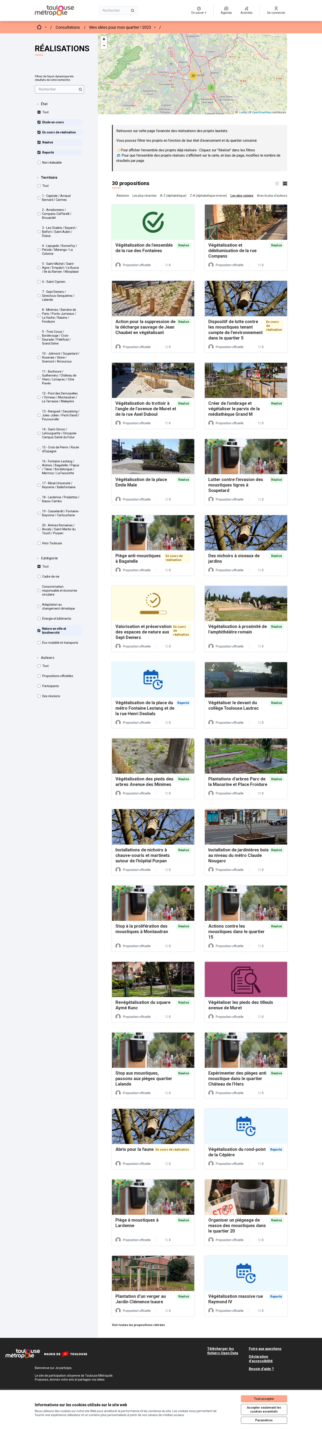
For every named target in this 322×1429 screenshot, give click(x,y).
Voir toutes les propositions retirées (138, 1325)
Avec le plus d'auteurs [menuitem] (272, 195)
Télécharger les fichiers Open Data (222, 1351)
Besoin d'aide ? (261, 1369)
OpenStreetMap (261, 112)
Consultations (68, 27)
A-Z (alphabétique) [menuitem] (173, 195)
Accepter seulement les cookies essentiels (264, 1409)
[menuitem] (59, 89)
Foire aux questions (265, 1349)
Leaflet (243, 112)
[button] (42, 104)
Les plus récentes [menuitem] (145, 195)
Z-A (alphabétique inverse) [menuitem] (208, 195)
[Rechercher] (132, 10)
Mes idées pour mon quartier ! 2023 (120, 27)
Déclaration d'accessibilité (261, 1359)
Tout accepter (264, 1399)
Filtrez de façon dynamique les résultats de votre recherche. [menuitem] (54, 78)
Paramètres (264, 1420)
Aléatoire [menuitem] (122, 195)
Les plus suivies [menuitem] (241, 195)
